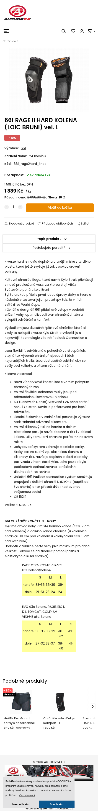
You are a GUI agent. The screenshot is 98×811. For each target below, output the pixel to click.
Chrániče (9, 41)
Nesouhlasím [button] (20, 804)
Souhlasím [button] (56, 804)
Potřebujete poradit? (49, 248)
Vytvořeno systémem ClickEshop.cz (49, 808)
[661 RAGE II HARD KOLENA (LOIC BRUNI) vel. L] (49, 80)
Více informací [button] (27, 795)
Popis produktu (49, 239)
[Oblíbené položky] (73, 31)
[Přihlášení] (82, 31)
